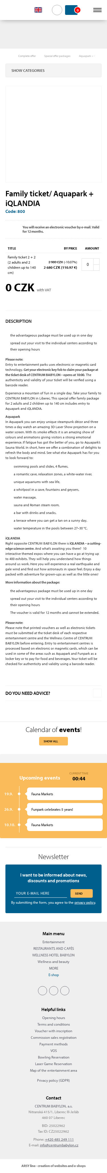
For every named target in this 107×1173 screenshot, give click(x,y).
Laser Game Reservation (53, 1063)
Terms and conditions (53, 1024)
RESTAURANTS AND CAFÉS (53, 948)
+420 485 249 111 (59, 1139)
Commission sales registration (53, 1037)
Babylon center (14, 10)
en (41, 10)
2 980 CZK (56, 262)
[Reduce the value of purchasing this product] (96, 267)
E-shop (54, 974)
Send (79, 893)
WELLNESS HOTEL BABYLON (53, 955)
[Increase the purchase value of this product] (96, 261)
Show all (51, 741)
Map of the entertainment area (53, 1070)
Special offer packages (57, 56)
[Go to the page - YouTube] (64, 990)
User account (86, 10)
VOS (54, 1050)
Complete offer (27, 56)
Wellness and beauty (53, 961)
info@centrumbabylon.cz (59, 1145)
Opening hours (53, 1017)
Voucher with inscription (53, 1030)
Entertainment (53, 941)
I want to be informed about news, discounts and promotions (53, 877)
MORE (53, 968)
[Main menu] (97, 10)
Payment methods (53, 1044)
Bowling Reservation (53, 1057)
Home (8, 56)
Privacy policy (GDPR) (53, 1080)
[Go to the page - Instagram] (53, 990)
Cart (77, 10)
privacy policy (84, 902)
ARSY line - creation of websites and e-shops (53, 1166)
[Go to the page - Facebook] (42, 990)
